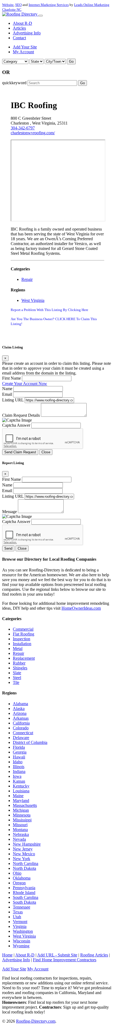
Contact (19, 38)
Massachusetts (25, 805)
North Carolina (25, 863)
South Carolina (25, 897)
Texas (18, 912)
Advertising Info (27, 33)
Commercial (23, 629)
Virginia (19, 926)
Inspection (21, 639)
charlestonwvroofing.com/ (33, 132)
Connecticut (23, 732)
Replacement (24, 658)
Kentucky (21, 786)
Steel (17, 677)
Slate (17, 672)
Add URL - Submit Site (57, 955)
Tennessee (21, 907)
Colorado (21, 728)
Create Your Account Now (24, 383)
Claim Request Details (21, 415)
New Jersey (23, 849)
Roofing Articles (94, 955)
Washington (23, 931)
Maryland (21, 800)
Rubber (19, 663)
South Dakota (24, 902)
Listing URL (13, 400)
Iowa (17, 776)
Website (8, 5)
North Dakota (24, 868)
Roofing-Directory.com (35, 1021)
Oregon (19, 883)
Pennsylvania (24, 887)
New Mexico (24, 854)
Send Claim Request (20, 452)
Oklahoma (21, 878)
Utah (17, 916)
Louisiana (21, 791)
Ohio (17, 873)
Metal (17, 648)
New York (21, 858)
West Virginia (32, 300)
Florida (19, 747)
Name (7, 388)
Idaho (17, 761)
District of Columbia (30, 742)
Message (9, 511)
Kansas (19, 781)
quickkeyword (14, 82)
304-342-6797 (23, 128)
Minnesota (21, 815)
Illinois (18, 766)
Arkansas (21, 718)
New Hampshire (27, 844)
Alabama (20, 703)
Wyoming (21, 946)
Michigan (21, 810)
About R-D (22, 23)
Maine (18, 795)
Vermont (20, 921)
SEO (18, 5)
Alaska (19, 708)
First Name (11, 378)
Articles (19, 28)
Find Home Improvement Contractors (64, 960)
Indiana (19, 771)
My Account (23, 52)
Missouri (20, 824)
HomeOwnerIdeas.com (81, 608)
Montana (20, 829)
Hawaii (19, 757)
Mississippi (22, 820)
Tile (16, 682)
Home (7, 955)
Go (71, 61)
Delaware (21, 737)
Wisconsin (21, 941)
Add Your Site (25, 47)
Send (8, 548)
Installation (22, 643)
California (21, 723)
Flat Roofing (23, 634)
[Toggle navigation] (41, 15)
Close (45, 452)
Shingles (20, 668)
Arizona (19, 713)
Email (7, 394)
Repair (27, 279)
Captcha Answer (16, 425)
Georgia (19, 752)
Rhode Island (24, 892)
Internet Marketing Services (49, 5)
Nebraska (21, 834)
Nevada (19, 839)
